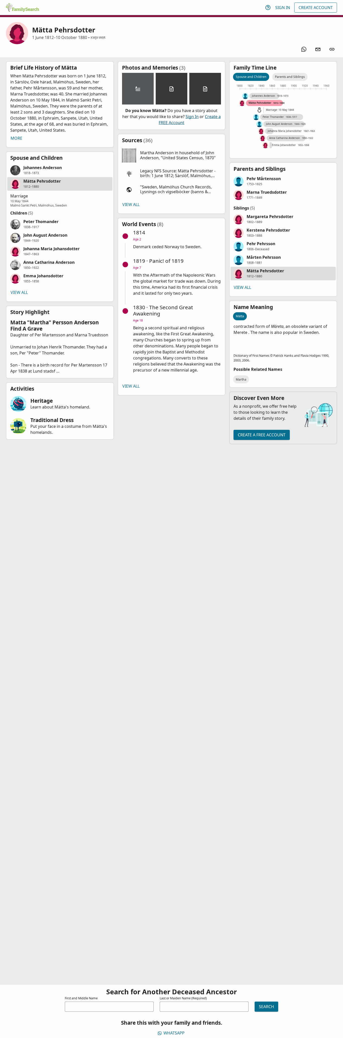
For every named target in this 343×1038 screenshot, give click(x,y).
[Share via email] (318, 49)
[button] (59, 170)
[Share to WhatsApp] (304, 49)
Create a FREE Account (261, 435)
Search (266, 1006)
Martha (241, 379)
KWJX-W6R (98, 37)
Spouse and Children (251, 77)
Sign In (282, 7)
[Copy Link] (332, 49)
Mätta (240, 316)
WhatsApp (174, 1033)
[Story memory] (138, 89)
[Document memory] (171, 89)
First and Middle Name (81, 998)
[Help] (268, 8)
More (16, 138)
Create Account (316, 7)
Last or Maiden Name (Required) (183, 998)
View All (19, 292)
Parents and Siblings (290, 77)
